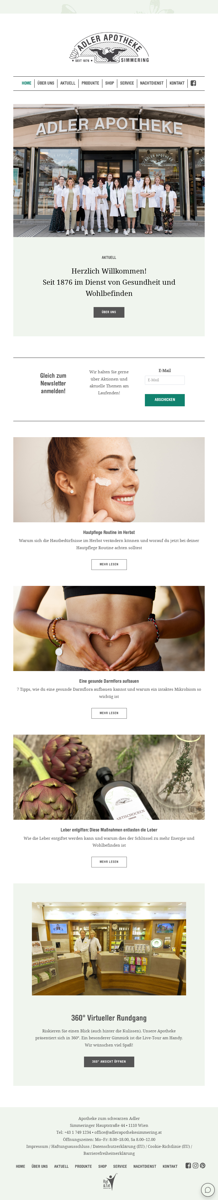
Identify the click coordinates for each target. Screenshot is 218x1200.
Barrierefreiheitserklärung (109, 1153)
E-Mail (165, 370)
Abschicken (165, 400)
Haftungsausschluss (70, 1146)
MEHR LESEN (109, 564)
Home (26, 83)
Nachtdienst (152, 83)
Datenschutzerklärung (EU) (119, 1146)
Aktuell (68, 83)
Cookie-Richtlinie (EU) (169, 1146)
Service (127, 83)
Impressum (37, 1146)
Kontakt (177, 83)
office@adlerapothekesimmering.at (128, 1132)
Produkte (90, 83)
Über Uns (40, 1167)
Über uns (45, 83)
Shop (109, 83)
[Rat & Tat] (109, 1181)
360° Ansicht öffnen (109, 1062)
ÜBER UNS (109, 312)
